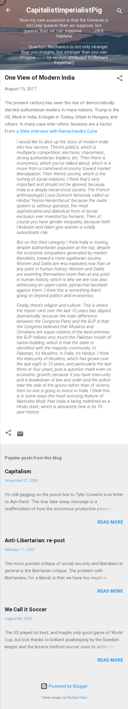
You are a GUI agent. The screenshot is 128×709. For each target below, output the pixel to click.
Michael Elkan (77, 698)
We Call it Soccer (26, 609)
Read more (110, 522)
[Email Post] (20, 436)
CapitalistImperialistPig (64, 10)
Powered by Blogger (68, 686)
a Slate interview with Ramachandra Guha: (57, 131)
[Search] (119, 12)
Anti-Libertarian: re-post (35, 540)
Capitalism (18, 471)
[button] (119, 79)
